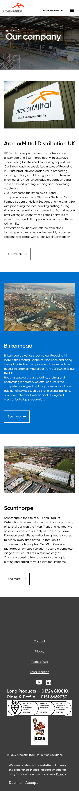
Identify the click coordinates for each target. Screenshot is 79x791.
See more (14, 416)
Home (13, 30)
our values (14, 253)
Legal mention (39, 672)
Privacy (39, 651)
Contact (39, 641)
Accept (31, 782)
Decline (15, 782)
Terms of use (39, 661)
